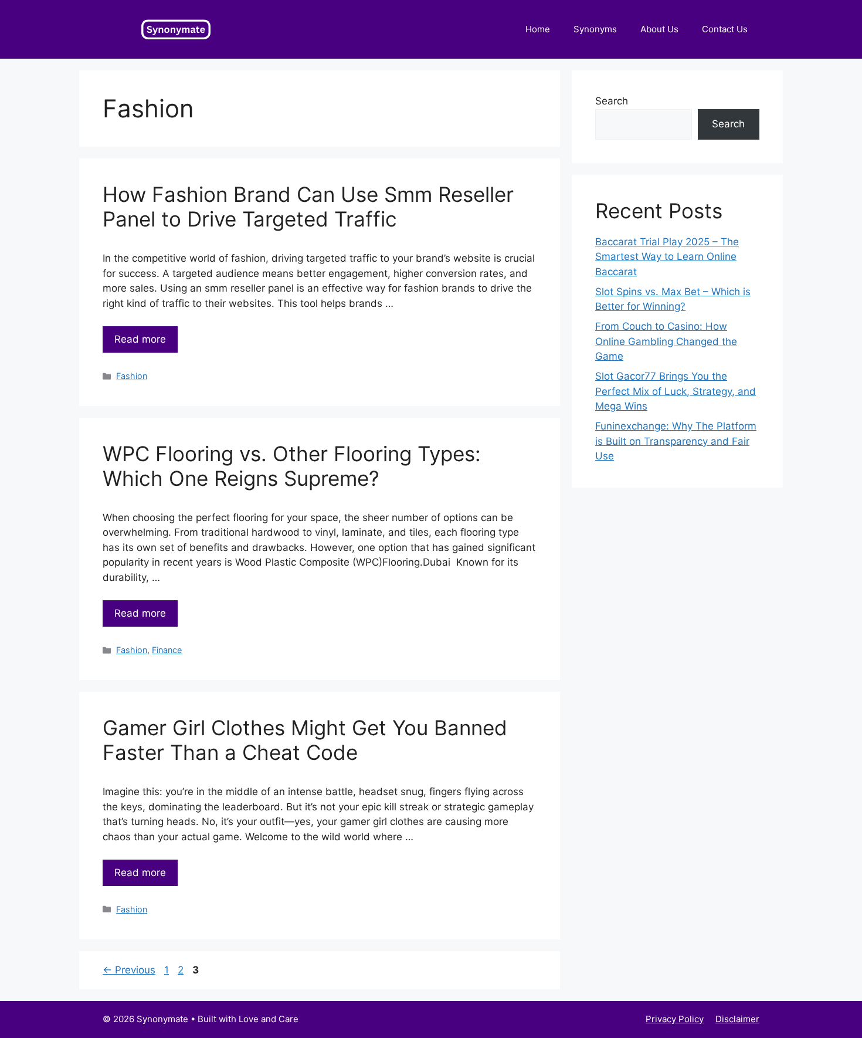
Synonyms (595, 29)
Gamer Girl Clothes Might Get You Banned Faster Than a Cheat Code (305, 740)
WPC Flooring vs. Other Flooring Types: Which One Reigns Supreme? (292, 466)
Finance (167, 650)
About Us (659, 29)
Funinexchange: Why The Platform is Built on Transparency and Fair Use (675, 441)
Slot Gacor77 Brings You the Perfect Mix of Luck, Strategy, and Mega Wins (675, 391)
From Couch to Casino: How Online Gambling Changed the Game (666, 341)
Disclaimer (737, 1019)
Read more (140, 339)
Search (611, 101)
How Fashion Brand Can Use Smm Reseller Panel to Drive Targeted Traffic (308, 206)
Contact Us (725, 29)
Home (537, 29)
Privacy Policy (675, 1019)
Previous (129, 970)
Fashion (131, 376)
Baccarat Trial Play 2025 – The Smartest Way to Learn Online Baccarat (667, 257)
